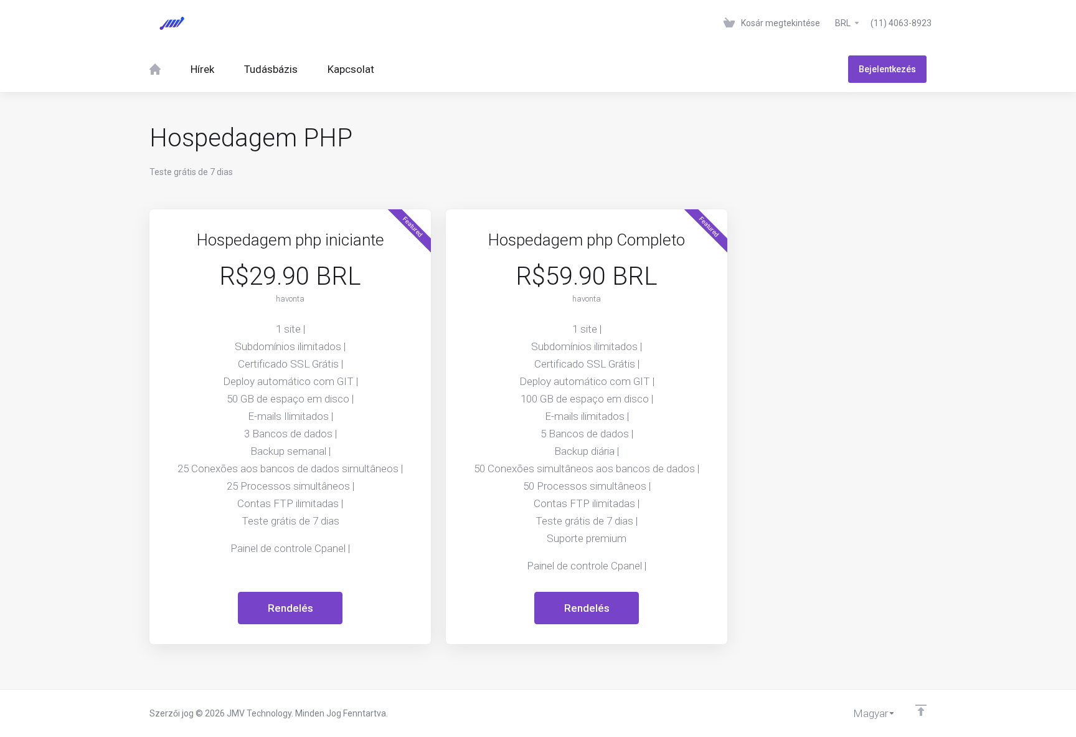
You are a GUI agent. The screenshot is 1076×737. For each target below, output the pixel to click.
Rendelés (290, 608)
